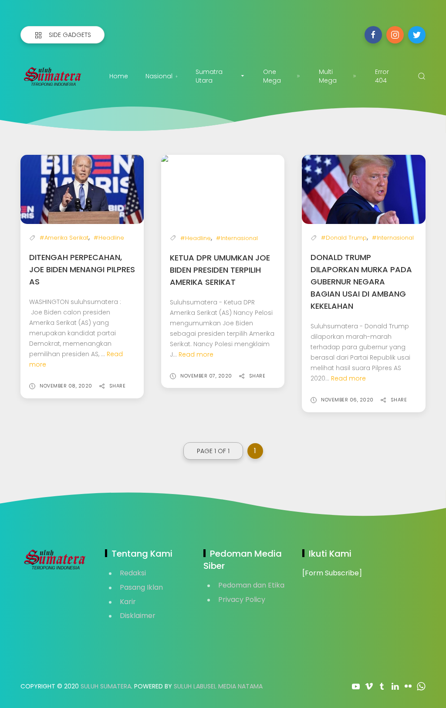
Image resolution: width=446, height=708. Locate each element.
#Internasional (237, 238)
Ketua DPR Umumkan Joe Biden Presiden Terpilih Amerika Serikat (220, 269)
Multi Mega (328, 76)
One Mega (272, 76)
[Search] (422, 76)
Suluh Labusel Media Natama (218, 686)
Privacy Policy (241, 599)
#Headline (109, 238)
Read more (196, 354)
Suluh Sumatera (106, 686)
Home (118, 76)
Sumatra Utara (209, 76)
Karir (128, 602)
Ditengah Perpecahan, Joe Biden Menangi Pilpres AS (82, 269)
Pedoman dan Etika (251, 585)
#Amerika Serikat (64, 238)
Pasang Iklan (141, 587)
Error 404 (382, 76)
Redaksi (133, 573)
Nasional (158, 76)
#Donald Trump (344, 238)
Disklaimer (137, 616)
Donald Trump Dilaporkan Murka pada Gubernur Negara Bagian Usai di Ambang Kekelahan (361, 281)
